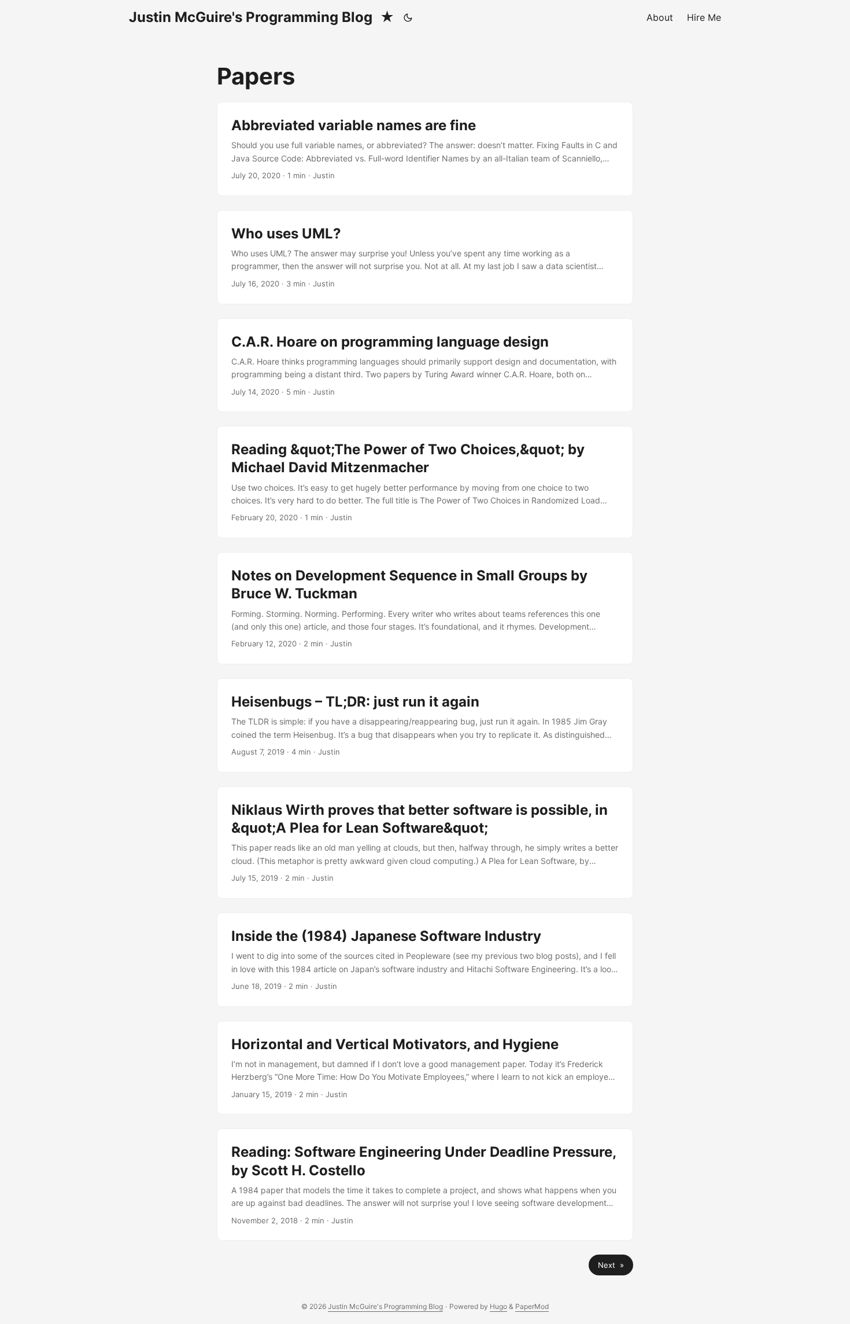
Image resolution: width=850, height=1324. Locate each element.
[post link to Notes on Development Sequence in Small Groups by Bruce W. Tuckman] (425, 608)
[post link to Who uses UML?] (425, 257)
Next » (611, 1265)
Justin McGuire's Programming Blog (261, 17)
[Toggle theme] (408, 17)
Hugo (498, 1306)
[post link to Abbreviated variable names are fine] (425, 149)
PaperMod (532, 1306)
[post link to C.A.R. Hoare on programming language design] (425, 365)
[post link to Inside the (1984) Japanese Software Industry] (425, 959)
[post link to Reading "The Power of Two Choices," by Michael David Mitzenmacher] (425, 482)
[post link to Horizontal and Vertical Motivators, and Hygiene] (425, 1068)
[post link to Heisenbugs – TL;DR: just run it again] (425, 725)
